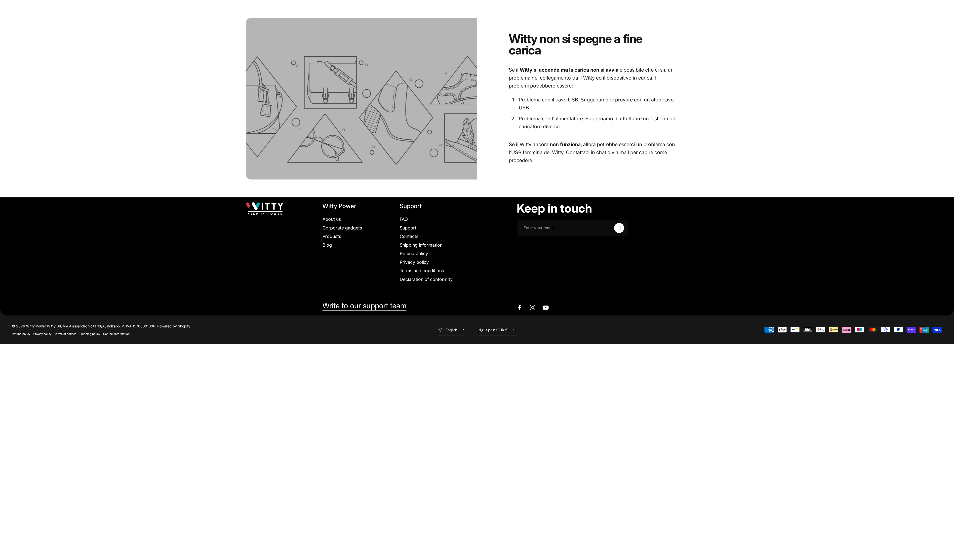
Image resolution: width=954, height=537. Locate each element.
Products (331, 236)
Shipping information (421, 245)
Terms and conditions (422, 270)
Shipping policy (90, 334)
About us (331, 219)
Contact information (116, 334)
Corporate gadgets (342, 227)
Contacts (409, 236)
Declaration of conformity (426, 279)
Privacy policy (414, 262)
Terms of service (65, 334)
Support (408, 227)
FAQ (404, 219)
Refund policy (414, 253)
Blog (327, 245)
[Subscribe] (619, 228)
